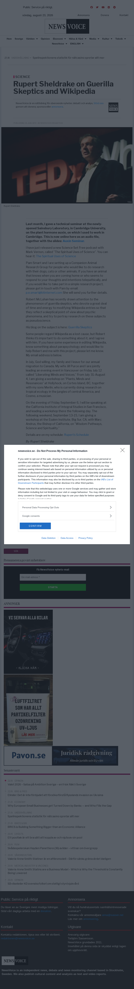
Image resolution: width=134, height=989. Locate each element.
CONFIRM (35, 526)
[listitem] (67, 507)
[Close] (123, 451)
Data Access (67, 538)
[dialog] (67, 494)
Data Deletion (49, 538)
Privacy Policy (85, 538)
